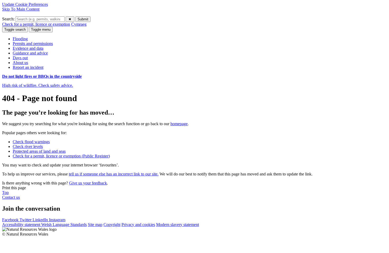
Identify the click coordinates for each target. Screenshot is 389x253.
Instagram (57, 220)
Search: (9, 19)
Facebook (11, 220)
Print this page (14, 188)
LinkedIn (41, 220)
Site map (95, 224)
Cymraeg (79, 24)
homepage (179, 123)
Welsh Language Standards (64, 224)
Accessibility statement (21, 224)
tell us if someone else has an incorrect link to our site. (114, 174)
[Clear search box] (70, 19)
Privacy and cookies (138, 224)
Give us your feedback (88, 183)
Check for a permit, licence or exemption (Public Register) (61, 156)
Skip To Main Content (20, 9)
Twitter (26, 220)
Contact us (11, 197)
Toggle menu (41, 29)
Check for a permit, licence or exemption (36, 24)
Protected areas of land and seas (39, 151)
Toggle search (15, 29)
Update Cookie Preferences (25, 4)
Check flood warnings (31, 141)
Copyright (111, 224)
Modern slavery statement (177, 224)
